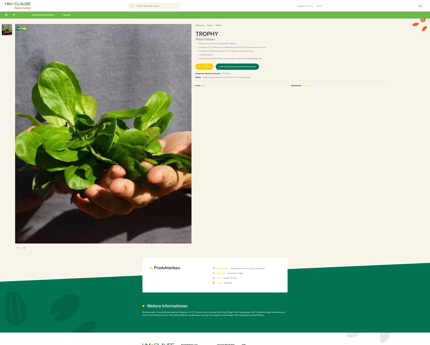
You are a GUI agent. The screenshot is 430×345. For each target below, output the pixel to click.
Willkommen (200, 25)
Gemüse (66, 15)
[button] (24, 248)
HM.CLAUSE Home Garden (43, 15)
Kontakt (319, 6)
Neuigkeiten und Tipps (305, 6)
